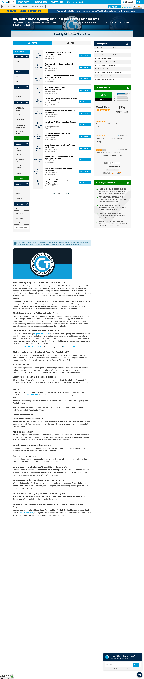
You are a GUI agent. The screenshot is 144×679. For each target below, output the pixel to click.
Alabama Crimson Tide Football (105, 48)
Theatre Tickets (57, 2)
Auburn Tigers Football (103, 58)
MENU (140, 2)
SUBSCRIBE (115, 7)
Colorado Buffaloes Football (104, 79)
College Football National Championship (108, 72)
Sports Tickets (24, 2)
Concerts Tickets (40, 2)
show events (61, 193)
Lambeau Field (69, 347)
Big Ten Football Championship (105, 65)
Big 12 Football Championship (105, 62)
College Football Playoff (103, 76)
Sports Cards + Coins (75, 2)
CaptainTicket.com (41, 334)
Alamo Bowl (99, 51)
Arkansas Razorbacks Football (105, 55)
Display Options (114, 166)
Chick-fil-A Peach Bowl (102, 69)
